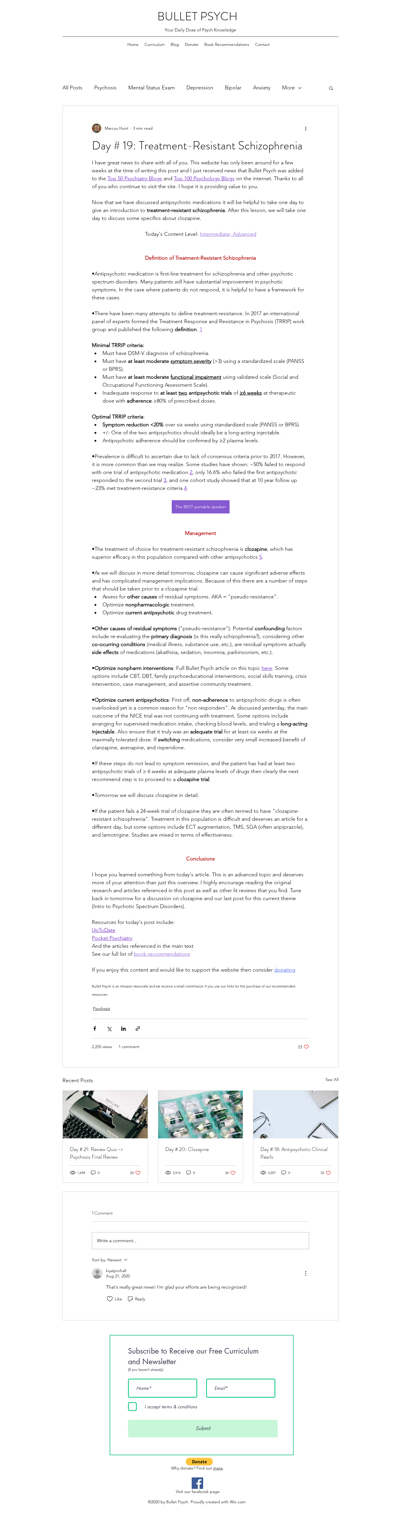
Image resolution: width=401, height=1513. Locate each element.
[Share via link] (138, 1028)
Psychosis (105, 87)
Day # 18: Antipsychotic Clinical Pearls (294, 1153)
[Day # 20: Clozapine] (200, 1114)
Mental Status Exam (151, 87)
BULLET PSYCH (197, 16)
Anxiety (261, 87)
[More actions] (305, 128)
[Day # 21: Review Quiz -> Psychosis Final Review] (105, 1114)
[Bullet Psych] (197, 1483)
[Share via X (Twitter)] (109, 1028)
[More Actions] (305, 1273)
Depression (199, 87)
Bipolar (233, 87)
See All (332, 1079)
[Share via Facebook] (94, 1028)
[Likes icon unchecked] (110, 1298)
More (288, 87)
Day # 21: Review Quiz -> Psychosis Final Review (96, 1153)
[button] (331, 88)
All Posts (72, 87)
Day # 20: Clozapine (187, 1149)
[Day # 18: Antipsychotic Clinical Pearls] (295, 1114)
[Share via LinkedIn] (123, 1028)
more (218, 1468)
